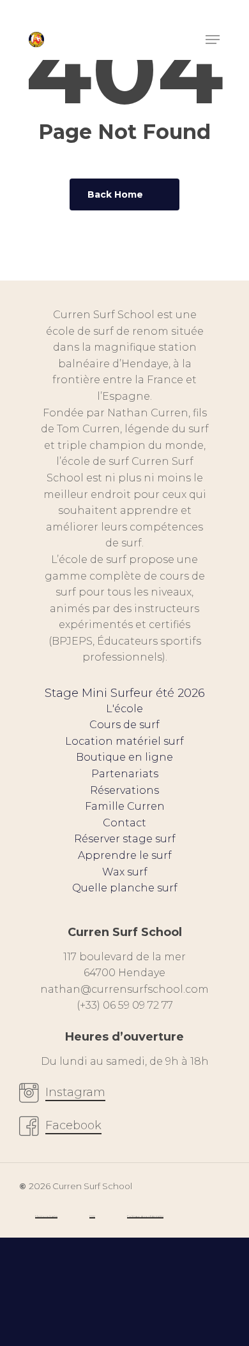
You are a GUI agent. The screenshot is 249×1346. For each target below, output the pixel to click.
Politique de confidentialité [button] (145, 1216)
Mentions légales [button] (46, 1216)
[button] (213, 39)
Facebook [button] (73, 1125)
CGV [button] (92, 1216)
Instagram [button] (75, 1092)
